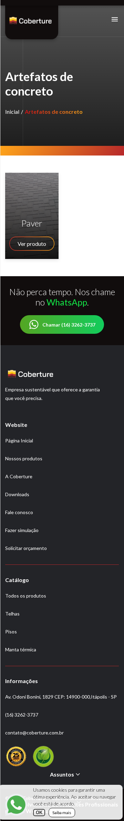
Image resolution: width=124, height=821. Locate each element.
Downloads (17, 494)
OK (39, 812)
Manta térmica (20, 649)
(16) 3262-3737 (21, 715)
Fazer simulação (22, 530)
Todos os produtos (25, 596)
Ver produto (32, 243)
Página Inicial (19, 440)
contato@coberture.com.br (34, 732)
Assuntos (62, 774)
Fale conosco (19, 512)
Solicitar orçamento (26, 548)
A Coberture (18, 476)
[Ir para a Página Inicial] (30, 23)
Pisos (11, 631)
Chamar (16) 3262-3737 (68, 325)
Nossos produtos (23, 458)
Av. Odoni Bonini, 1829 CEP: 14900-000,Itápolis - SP (61, 697)
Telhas (12, 614)
